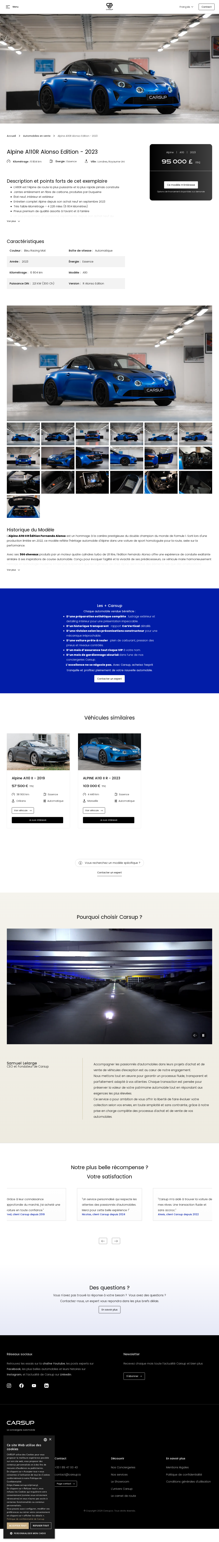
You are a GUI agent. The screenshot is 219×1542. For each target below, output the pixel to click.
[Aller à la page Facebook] (21, 1385)
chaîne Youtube (54, 1364)
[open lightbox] (109, 363)
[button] (12, 7)
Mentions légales (177, 1467)
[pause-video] (195, 1035)
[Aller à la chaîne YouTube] (34, 1385)
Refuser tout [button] (41, 1525)
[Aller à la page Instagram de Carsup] (9, 1385)
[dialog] (29, 1487)
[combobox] (45, 1439)
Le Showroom (120, 1482)
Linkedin (65, 1374)
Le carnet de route (123, 1496)
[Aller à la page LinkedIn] (46, 1385)
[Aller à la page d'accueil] (109, 7)
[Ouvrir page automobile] (38, 751)
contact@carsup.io (68, 1475)
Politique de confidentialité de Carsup (25, 1518)
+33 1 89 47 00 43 (66, 1467)
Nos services (119, 1475)
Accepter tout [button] (18, 1525)
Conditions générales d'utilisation (188, 1482)
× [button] (50, 1439)
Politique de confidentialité (184, 1475)
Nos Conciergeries (123, 1467)
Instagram (14, 1374)
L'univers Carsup (122, 1489)
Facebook (14, 1369)
